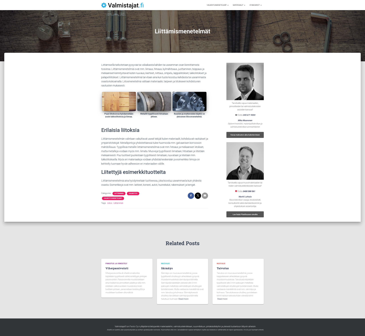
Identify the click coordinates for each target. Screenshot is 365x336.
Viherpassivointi (117, 268)
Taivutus (223, 268)
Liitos (109, 203)
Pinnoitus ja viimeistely (116, 264)
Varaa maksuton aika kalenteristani (245, 135)
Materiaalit (238, 5)
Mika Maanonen (245, 120)
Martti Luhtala (245, 197)
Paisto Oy (134, 326)
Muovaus (165, 264)
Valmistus (133, 193)
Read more (183, 299)
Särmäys (167, 268)
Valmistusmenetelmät (217, 5)
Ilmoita (245, 330)
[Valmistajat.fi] (122, 5)
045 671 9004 (249, 115)
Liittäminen (118, 193)
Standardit (255, 5)
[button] (228, 5)
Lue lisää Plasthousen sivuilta (245, 214)
